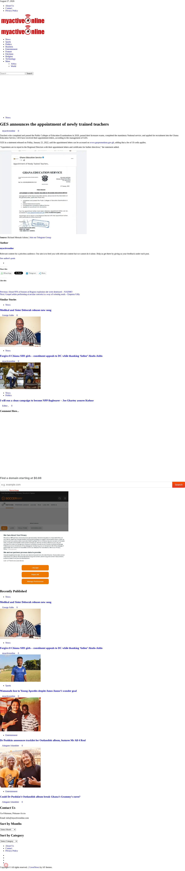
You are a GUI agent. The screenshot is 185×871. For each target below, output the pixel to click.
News (7, 39)
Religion (9, 56)
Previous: (36, 292)
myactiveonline (9, 131)
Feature (8, 51)
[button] (1, 71)
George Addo (8, 315)
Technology (10, 59)
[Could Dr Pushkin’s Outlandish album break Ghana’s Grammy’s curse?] (20, 787)
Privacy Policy (11, 10)
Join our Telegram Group (40, 237)
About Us (9, 6)
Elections (9, 54)
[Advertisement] (92, 95)
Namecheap (14, 490)
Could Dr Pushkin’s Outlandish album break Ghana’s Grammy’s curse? (40, 796)
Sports (8, 42)
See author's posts (7, 258)
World (13, 66)
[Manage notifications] (6, 865)
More (7, 61)
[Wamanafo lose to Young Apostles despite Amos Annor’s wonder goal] (20, 681)
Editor (5, 406)
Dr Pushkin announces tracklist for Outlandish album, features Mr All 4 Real (43, 740)
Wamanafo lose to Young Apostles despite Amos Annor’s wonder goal (38, 690)
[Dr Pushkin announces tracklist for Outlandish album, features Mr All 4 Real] (20, 730)
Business (9, 47)
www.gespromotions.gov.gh (102, 142)
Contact (8, 8)
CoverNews (34, 867)
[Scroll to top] (1, 870)
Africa (13, 64)
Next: (40, 294)
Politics (8, 44)
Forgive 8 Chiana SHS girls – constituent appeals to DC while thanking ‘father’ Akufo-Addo (51, 355)
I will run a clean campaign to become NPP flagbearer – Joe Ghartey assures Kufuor (47, 400)
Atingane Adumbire (11, 745)
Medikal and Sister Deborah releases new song (25, 310)
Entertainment (11, 49)
